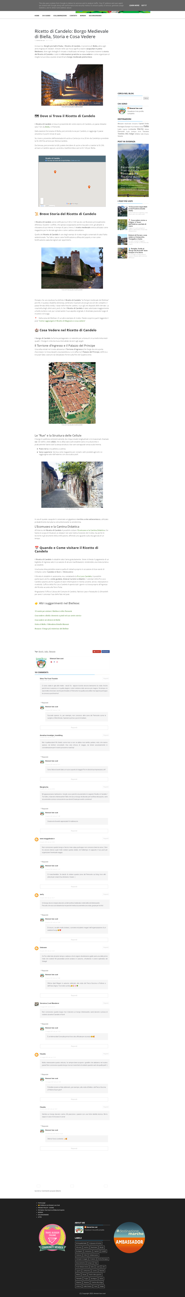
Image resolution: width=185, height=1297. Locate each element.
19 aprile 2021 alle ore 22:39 (47, 789)
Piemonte (52, 651)
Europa (127, 127)
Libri (103, 1267)
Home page (41, 1203)
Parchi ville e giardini (95, 1274)
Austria (86, 1247)
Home (37, 16)
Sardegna (133, 131)
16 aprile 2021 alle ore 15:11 (52, 764)
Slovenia (78, 1282)
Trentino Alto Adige (126, 134)
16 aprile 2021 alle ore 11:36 (52, 710)
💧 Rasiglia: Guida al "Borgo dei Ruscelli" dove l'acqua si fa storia (138, 250)
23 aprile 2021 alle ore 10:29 (47, 842)
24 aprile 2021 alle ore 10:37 (47, 951)
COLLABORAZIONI (60, 16)
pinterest (97, 651)
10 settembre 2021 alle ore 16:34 (54, 1133)
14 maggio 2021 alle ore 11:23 (48, 1057)
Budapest (79, 1251)
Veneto (120, 136)
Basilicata (128, 123)
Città (85, 1255)
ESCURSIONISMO (95, 16)
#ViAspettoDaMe (81, 1243)
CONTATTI (73, 16)
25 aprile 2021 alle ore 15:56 (52, 922)
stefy (42, 894)
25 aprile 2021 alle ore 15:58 (52, 978)
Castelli (103, 1251)
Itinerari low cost (40, 40)
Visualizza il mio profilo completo (94, 1230)
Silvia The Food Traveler (49, 679)
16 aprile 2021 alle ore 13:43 (47, 737)
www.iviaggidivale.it (47, 839)
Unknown (43, 947)
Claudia (43, 1054)
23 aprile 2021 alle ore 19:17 (47, 898)
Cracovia (92, 1259)
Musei (84, 1274)
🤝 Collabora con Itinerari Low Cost (49, 1205)
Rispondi (105, 678)
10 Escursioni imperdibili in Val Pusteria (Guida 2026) (137, 209)
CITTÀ (40, 1217)
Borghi (41, 651)
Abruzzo (121, 124)
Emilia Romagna (103, 1259)
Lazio (120, 129)
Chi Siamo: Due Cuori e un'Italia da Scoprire (51, 1210)
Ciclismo (78, 1255)
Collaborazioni (93, 1255)
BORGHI (83, 16)
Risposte (45, 703)
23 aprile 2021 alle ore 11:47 (52, 869)
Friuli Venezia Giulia (137, 126)
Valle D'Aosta (144, 134)
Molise (147, 129)
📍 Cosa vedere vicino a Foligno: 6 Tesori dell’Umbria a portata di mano (137, 223)
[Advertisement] (133, 57)
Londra (94, 1271)
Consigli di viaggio (81, 1259)
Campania (135, 123)
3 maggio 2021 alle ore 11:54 (52, 1031)
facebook (106, 651)
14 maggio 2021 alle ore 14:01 (53, 1082)
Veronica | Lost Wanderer (49, 1003)
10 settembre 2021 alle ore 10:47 (48, 1109)
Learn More (134, 5)
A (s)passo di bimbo (95, 1243)
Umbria (137, 134)
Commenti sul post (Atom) (51, 1191)
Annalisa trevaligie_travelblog (51, 735)
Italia (46, 651)
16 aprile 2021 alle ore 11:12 (47, 680)
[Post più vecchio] (105, 1186)
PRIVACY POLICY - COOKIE (46, 1207)
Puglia (128, 131)
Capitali (141, 124)
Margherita (44, 787)
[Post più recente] (38, 1186)
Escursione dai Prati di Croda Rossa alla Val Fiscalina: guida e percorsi (132, 173)
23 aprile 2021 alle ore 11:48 (52, 816)
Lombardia (132, 129)
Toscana (145, 131)
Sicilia (139, 131)
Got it (144, 5)
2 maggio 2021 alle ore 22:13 (47, 1007)
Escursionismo (80, 1263)
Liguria (125, 129)
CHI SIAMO (46, 16)
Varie (95, 1286)
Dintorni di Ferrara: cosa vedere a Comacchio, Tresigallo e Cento (137, 237)
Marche (140, 129)
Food (95, 1263)
